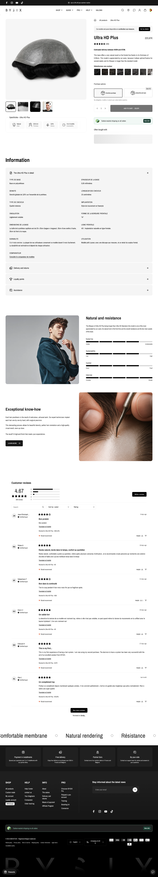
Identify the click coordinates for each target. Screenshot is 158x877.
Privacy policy (17, 842)
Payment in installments (23, 757)
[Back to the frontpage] (95, 20)
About (44, 789)
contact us (28, 792)
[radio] (97, 72)
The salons (46, 792)
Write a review (139, 494)
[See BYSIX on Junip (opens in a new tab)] (83, 715)
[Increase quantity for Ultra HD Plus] (105, 108)
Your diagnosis (30, 796)
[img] (23, 517)
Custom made (10, 792)
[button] (45, 489)
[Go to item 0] (11, 106)
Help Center (29, 789)
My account (9, 796)
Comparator (29, 800)
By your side (134, 757)
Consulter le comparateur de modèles (21, 256)
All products (103, 20)
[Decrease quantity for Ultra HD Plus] (96, 108)
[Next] (80, 63)
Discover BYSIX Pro (67, 790)
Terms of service (26, 842)
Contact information (45, 842)
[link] (101, 44)
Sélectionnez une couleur (103, 66)
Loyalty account (11, 800)
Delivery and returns (46, 797)
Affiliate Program (48, 806)
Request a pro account (66, 796)
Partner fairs (97, 757)
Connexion (65, 808)
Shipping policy (35, 842)
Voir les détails (144, 29)
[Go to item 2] (23, 106)
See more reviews (79, 710)
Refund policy (9, 842)
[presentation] (151, 74)
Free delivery (60, 757)
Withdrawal (10, 804)
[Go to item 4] (47, 106)
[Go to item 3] (35, 106)
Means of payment (48, 802)
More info (147, 121)
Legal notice (54, 842)
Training (64, 801)
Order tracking (29, 804)
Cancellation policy (10, 846)
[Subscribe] (135, 789)
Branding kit (65, 804)
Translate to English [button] (45, 526)
